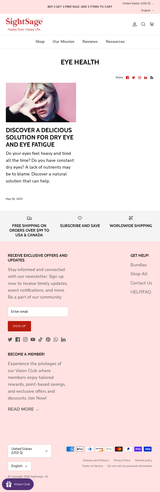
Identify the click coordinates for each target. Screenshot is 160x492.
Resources (115, 41)
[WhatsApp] (55, 339)
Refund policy (143, 460)
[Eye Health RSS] (151, 77)
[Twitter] (10, 339)
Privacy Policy (122, 460)
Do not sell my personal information (130, 466)
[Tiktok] (40, 339)
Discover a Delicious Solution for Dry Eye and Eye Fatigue (40, 137)
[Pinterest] (48, 339)
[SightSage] (24, 24)
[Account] (134, 24)
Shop (40, 41)
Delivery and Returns (96, 460)
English (145, 10)
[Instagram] (25, 339)
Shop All (139, 274)
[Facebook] (17, 339)
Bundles (139, 265)
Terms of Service (92, 466)
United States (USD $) (136, 3)
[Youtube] (33, 339)
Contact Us (141, 283)
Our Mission (63, 41)
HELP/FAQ (141, 292)
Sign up (19, 326)
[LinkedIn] (63, 339)
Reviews (90, 41)
